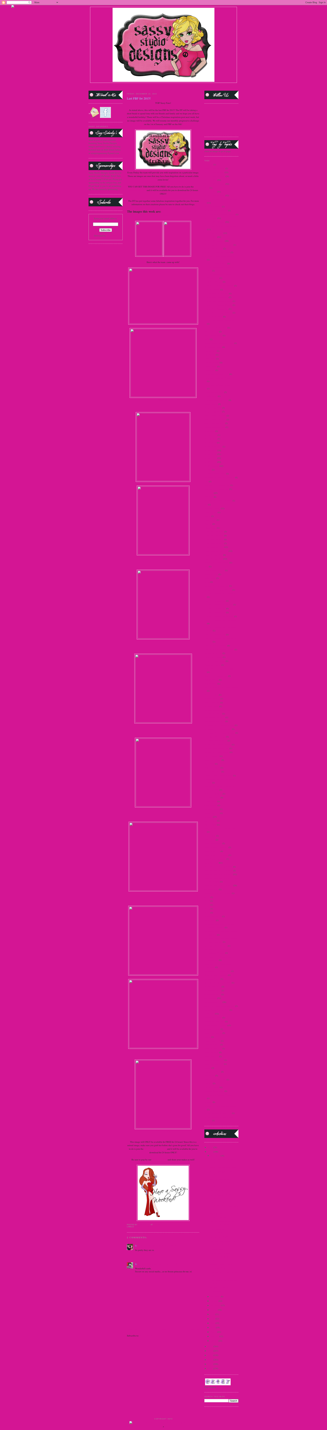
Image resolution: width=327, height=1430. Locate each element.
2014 (206, 187)
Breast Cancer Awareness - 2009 (219, 343)
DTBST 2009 (210, 450)
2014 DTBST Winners (214, 195)
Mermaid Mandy (212, 698)
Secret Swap (209, 920)
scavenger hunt (211, 889)
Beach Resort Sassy (213, 335)
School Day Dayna (213, 916)
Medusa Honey (211, 694)
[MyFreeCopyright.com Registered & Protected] (163, 1422)
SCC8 (207, 908)
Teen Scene (209, 1075)
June (213, 1318)
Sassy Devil (209, 839)
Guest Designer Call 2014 (216, 550)
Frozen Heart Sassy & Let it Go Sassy (178, 213)
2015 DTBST (210, 218)
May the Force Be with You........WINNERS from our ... (222, 1182)
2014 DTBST (210, 191)
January (214, 1340)
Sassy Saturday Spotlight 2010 (218, 870)
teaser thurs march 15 (214, 1060)
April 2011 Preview (213, 281)
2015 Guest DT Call (213, 233)
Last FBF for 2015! (218, 1190)
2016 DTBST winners (214, 240)
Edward (207, 469)
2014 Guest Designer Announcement (221, 199)
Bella (206, 339)
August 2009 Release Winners (218, 301)
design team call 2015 (214, 423)
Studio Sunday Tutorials (215, 1025)
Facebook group (159, 1159)
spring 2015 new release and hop (219, 1005)
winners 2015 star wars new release (220, 1105)
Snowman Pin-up (212, 978)
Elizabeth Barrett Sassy (215, 473)
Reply (138, 1254)
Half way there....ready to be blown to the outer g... (222, 1243)
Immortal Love (211, 574)
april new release (212, 289)
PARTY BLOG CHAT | (170, 89)
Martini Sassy (210, 683)
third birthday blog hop (215, 1079)
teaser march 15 (211, 1056)
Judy (163, 557)
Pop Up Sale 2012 (212, 771)
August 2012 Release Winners (218, 312)
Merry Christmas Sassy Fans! (223, 1167)
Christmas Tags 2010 (214, 392)
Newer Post (132, 1329)
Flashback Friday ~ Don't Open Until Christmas (224, 1215)
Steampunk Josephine (214, 1021)
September (216, 1305)
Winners (208, 1102)
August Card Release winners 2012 (220, 320)
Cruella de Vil (210, 396)
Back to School (211, 331)
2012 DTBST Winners (214, 176)
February (215, 1336)
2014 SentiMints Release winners (219, 214)
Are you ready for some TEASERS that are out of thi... (222, 1257)
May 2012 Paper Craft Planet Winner (221, 687)
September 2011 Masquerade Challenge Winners (217, 951)
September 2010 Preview (215, 945)
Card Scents (209, 354)
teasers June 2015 (212, 1071)
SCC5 (207, 897)
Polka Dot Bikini (212, 767)
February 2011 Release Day (217, 485)
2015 (210, 1151)
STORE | (123, 86)
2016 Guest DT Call (213, 248)
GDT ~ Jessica (163, 893)
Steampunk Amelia (213, 1017)
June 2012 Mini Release (215, 645)
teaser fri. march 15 (213, 1048)
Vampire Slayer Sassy (214, 1091)
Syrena (207, 1036)
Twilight (208, 1083)
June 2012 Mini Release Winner (219, 649)
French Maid (210, 520)
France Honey (210, 512)
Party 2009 (209, 763)
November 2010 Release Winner (219, 725)
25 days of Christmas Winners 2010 (220, 256)
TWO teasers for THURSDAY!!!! (218, 1231)
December (215, 1155)
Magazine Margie (212, 664)
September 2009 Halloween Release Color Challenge (220, 940)
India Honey (210, 578)
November (216, 1296)
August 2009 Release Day (216, 297)
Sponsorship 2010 (212, 986)
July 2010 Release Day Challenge (220, 593)
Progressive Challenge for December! (221, 1289)
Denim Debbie (211, 404)
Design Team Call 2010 (215, 419)
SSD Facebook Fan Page (155, 1148)
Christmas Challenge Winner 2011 (220, 377)
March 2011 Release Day (216, 675)
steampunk (209, 1013)
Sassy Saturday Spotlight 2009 (218, 866)
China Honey (210, 366)
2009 (210, 1368)
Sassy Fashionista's (213, 843)
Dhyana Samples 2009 (214, 427)
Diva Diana (209, 431)
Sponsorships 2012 (213, 1002)
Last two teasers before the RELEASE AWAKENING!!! (224, 1223)
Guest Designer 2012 (214, 543)
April (213, 1327)
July (213, 1314)
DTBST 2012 (210, 462)
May (213, 1323)
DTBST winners (211, 465)
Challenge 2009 (211, 362)
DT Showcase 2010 (213, 446)
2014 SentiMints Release (216, 210)
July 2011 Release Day (214, 600)
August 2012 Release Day (216, 308)
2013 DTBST (210, 179)
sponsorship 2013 (212, 994)
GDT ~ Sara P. (163, 1050)
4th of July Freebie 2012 (215, 263)
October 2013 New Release (216, 752)
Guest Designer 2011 (214, 539)
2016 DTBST (210, 236)
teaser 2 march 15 (212, 1040)
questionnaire (210, 805)
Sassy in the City (212, 851)
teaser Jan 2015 (211, 1052)
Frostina (208, 523)
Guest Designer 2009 (214, 531)
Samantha (163, 399)
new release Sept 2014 (214, 721)
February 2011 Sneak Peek (216, 489)
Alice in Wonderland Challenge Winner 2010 (218, 276)
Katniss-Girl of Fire (213, 653)
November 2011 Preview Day (217, 729)
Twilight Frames (211, 1087)
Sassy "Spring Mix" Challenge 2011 (221, 828)
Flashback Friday (144, 1227)
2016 (210, 1147)
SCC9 (207, 912)
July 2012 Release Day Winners (219, 616)
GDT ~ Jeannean (163, 809)
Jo (163, 641)
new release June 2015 (214, 717)
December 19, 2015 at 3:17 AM (163, 1264)
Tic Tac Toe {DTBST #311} (222, 1236)
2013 (210, 1350)
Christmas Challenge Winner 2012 (220, 385)
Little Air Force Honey (214, 661)
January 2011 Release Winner (218, 589)
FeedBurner (111, 235)
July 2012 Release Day (214, 612)
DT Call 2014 (210, 438)
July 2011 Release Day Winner (218, 604)
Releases (208, 816)
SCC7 (207, 904)
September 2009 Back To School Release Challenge (219, 926)
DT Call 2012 (210, 434)
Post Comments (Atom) (150, 1335)
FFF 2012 (208, 492)
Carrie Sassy (210, 358)
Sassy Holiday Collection (216, 847)
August (214, 1309)
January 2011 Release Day (216, 585)
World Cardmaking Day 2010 (217, 1113)
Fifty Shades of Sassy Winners (218, 500)
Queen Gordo (210, 801)
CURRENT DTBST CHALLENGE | (180, 86)
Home (163, 1329)
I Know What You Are (214, 570)
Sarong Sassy (210, 824)
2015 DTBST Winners (214, 222)
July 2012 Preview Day (215, 608)
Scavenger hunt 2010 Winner (217, 893)
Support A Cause (212, 1029)
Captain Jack (210, 350)
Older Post (194, 1329)
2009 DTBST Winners (214, 168)
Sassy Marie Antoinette (215, 858)
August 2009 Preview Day (216, 293)
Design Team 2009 (213, 407)
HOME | (98, 86)
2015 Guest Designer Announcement (221, 225)
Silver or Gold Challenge (215, 975)
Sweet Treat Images (213, 1033)
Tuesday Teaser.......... (219, 1249)
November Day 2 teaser (215, 736)
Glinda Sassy (210, 527)
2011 (210, 1359)
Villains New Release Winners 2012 (220, 1094)
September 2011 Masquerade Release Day (217, 958)
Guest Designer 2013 (214, 547)
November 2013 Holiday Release (219, 732)
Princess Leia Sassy (213, 793)
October (215, 1300)
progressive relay (212, 797)
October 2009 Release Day (216, 748)
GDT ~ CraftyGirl (163, 1131)
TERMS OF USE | (110, 86)
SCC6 (207, 900)
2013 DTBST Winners (214, 183)
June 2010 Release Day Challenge (220, 620)
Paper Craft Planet (212, 760)
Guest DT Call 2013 (213, 558)
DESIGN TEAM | (136, 86)
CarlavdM (143, 1264)
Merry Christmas (212, 702)
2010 (210, 1364)
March (214, 1331)
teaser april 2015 (212, 1044)
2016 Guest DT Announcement (218, 244)
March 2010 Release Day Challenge (221, 668)
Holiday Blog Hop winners (216, 562)
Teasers (207, 1067)
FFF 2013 (208, 496)
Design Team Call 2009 (215, 415)
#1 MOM (208, 164)
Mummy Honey (211, 706)
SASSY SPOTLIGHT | (154, 86)
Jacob (207, 581)
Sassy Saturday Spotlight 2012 (218, 874)
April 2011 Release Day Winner (219, 285)
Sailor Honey (210, 820)
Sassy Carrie (210, 835)
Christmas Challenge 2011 (216, 374)
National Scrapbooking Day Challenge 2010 (217, 712)
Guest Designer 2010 (214, 535)
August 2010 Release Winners (218, 305)
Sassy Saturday (211, 862)
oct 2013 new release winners (217, 744)
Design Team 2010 (213, 411)
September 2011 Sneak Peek (217, 971)
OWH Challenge (211, 756)
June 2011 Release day (214, 634)
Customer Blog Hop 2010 (216, 400)
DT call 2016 (210, 442)
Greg (163, 725)
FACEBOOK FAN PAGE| (208, 86)
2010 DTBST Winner (214, 172)
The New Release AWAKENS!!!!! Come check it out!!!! (224, 1206)
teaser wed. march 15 (213, 1063)
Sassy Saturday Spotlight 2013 (218, 885)
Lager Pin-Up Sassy (213, 657)
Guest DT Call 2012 (213, 554)
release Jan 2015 (212, 813)
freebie (207, 516)
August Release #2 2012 (215, 327)
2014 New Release (212, 206)
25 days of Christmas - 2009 (217, 252)
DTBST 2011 (210, 458)
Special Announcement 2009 (217, 982)
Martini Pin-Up (211, 679)
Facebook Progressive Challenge (219, 477)
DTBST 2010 (210, 454)
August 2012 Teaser (213, 316)
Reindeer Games (211, 809)
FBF (206, 481)
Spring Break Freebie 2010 (216, 1009)
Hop (206, 566)
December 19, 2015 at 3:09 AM (162, 1245)
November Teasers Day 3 (215, 740)
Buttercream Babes (213, 347)
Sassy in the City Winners (216, 855)
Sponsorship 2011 (212, 990)
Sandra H (142, 1245)
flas (205, 504)
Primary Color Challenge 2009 (218, 775)
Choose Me (209, 370)
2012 (210, 1355)
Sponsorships (210, 998)
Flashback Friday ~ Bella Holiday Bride (221, 1266)
